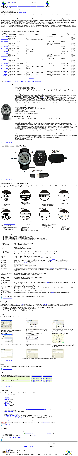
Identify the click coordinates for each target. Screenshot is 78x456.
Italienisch (7, 399)
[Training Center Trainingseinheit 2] (58, 357)
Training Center (21, 81)
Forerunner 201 (4, 41)
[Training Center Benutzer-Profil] (6, 328)
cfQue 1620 (11, 6)
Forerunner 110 (4, 39)
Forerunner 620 (4, 68)
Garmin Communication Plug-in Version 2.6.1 (14, 417)
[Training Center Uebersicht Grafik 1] (32, 328)
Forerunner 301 (4, 53)
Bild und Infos (49, 376)
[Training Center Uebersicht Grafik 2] (58, 328)
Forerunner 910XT (4, 72)
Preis (26, 81)
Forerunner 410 (4, 63)
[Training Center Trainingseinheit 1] (32, 357)
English (13, 2)
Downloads (34, 81)
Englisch (7, 397)
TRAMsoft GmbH (9, 449)
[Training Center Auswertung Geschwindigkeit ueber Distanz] (32, 343)
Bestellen (39, 81)
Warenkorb (33, 6)
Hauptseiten (15, 81)
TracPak (15, 6)
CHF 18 (44, 381)
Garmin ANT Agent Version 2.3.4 (11, 418)
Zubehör (23, 6)
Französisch (7, 398)
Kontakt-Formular (22, 12)
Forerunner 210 (4, 46)
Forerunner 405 (4, 60)
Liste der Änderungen (9, 411)
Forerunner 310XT (4, 58)
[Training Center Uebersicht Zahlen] (7, 343)
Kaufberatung (28, 6)
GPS (11, 2)
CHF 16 (44, 378)
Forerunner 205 (4, 43)
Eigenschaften (6, 81)
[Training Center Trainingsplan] (7, 357)
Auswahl (34, 186)
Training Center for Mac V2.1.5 (11, 416)
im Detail (20, 383)
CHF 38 (44, 380)
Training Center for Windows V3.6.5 (12, 415)
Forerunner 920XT (4, 75)
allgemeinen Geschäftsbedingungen (15, 437)
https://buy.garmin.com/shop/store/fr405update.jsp (36, 409)
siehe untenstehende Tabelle (9, 224)
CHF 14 (44, 376)
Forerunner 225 (4, 51)
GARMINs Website (20, 304)
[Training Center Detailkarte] (58, 343)
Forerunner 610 (4, 65)
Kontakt (7, 451)
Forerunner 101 (4, 36)
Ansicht (10, 81)
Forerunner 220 (4, 48)
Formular (34, 435)
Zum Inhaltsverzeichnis (7, 142)
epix (7, 6)
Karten (19, 6)
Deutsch (7, 395)
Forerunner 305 (4, 56)
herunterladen (46, 422)
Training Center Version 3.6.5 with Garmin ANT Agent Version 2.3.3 (18, 420)
